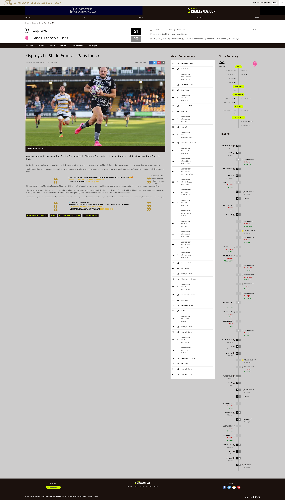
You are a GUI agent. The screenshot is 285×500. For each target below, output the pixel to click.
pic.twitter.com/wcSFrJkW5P (94, 179)
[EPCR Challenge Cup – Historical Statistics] (201, 10)
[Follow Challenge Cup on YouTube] (239, 487)
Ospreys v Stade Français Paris (69, 215)
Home (27, 23)
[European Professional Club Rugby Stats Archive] (32, 4)
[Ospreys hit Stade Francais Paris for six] (151, 62)
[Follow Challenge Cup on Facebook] (224, 487)
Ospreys (53, 215)
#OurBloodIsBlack (75, 179)
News (34, 23)
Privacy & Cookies (93, 496)
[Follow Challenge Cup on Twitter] (229, 487)
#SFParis (79, 207)
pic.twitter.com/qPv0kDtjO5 (93, 207)
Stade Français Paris (90, 215)
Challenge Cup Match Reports (37, 215)
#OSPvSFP (71, 207)
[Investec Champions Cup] (83, 10)
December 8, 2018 (92, 182)
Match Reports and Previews (49, 23)
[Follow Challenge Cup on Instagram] (234, 487)
